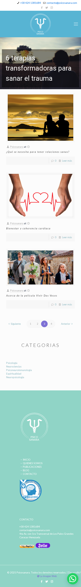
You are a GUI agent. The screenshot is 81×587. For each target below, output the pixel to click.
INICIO (27, 459)
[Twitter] (47, 7)
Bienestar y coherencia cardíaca (28, 228)
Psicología (11, 362)
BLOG (26, 470)
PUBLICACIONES (32, 466)
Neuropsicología (15, 377)
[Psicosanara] (40, 24)
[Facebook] (42, 7)
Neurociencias (13, 366)
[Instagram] (52, 7)
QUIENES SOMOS (33, 463)
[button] (40, 63)
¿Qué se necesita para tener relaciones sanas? (38, 151)
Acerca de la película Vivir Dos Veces (31, 295)
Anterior (65, 323)
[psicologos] (30, 501)
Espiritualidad (13, 373)
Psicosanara (16, 146)
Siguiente (16, 323)
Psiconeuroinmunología (19, 370)
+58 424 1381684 (30, 2)
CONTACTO (30, 473)
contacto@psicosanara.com (62, 2)
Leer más (67, 160)
